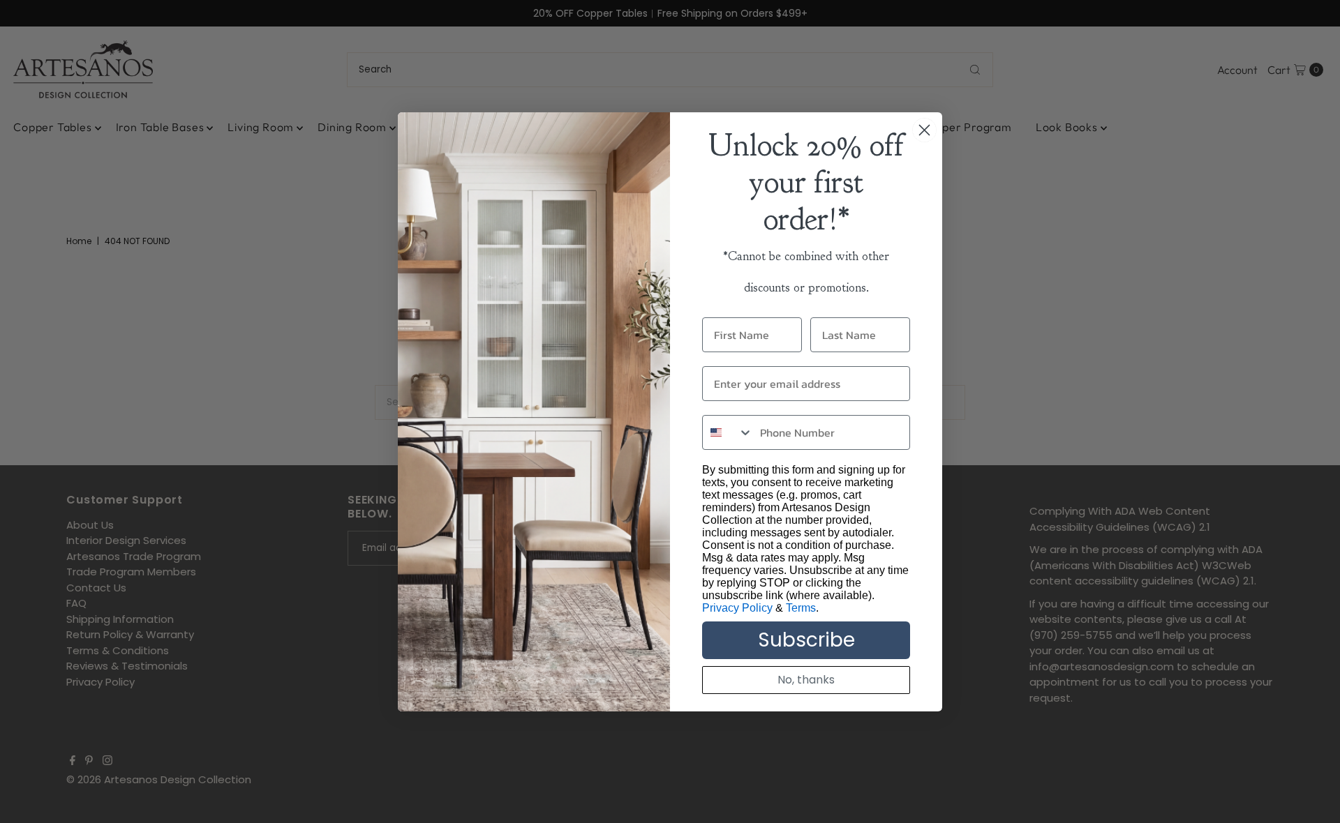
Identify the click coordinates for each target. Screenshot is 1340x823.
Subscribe (806, 640)
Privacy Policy (737, 608)
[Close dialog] (924, 130)
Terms (801, 608)
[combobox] (728, 432)
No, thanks (806, 680)
